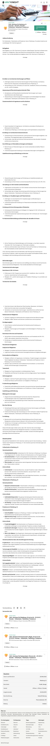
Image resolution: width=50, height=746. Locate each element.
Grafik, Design (12, 615)
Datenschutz (41, 729)
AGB (39, 733)
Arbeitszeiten (16, 737)
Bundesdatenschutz (42, 731)
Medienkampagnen (5, 737)
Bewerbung (15, 731)
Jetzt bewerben (40, 27)
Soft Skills (28, 729)
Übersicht (3, 722)
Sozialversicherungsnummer (32, 735)
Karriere (27, 731)
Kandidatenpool (4, 729)
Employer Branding (5, 731)
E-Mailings (3, 735)
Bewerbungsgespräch (30, 722)
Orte (39, 726)
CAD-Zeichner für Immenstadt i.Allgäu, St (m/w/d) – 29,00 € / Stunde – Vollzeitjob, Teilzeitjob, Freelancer (25, 637)
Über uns (40, 724)
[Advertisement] (25, 67)
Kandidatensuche (4, 724)
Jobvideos (3, 733)
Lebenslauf (15, 729)
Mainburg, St (43, 680)
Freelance (11, 33)
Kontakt (40, 737)
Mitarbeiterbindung (30, 733)
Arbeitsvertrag (16, 733)
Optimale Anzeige (30, 724)
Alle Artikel (28, 737)
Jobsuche (15, 724)
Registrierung (41, 722)
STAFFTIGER (11, 22)
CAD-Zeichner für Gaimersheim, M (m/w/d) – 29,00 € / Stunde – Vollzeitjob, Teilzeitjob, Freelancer (25, 656)
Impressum (40, 735)
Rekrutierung (29, 726)
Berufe (14, 726)
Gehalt (14, 735)
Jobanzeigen (3, 726)
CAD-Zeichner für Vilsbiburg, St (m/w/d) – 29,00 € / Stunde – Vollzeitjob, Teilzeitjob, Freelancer (25, 618)
